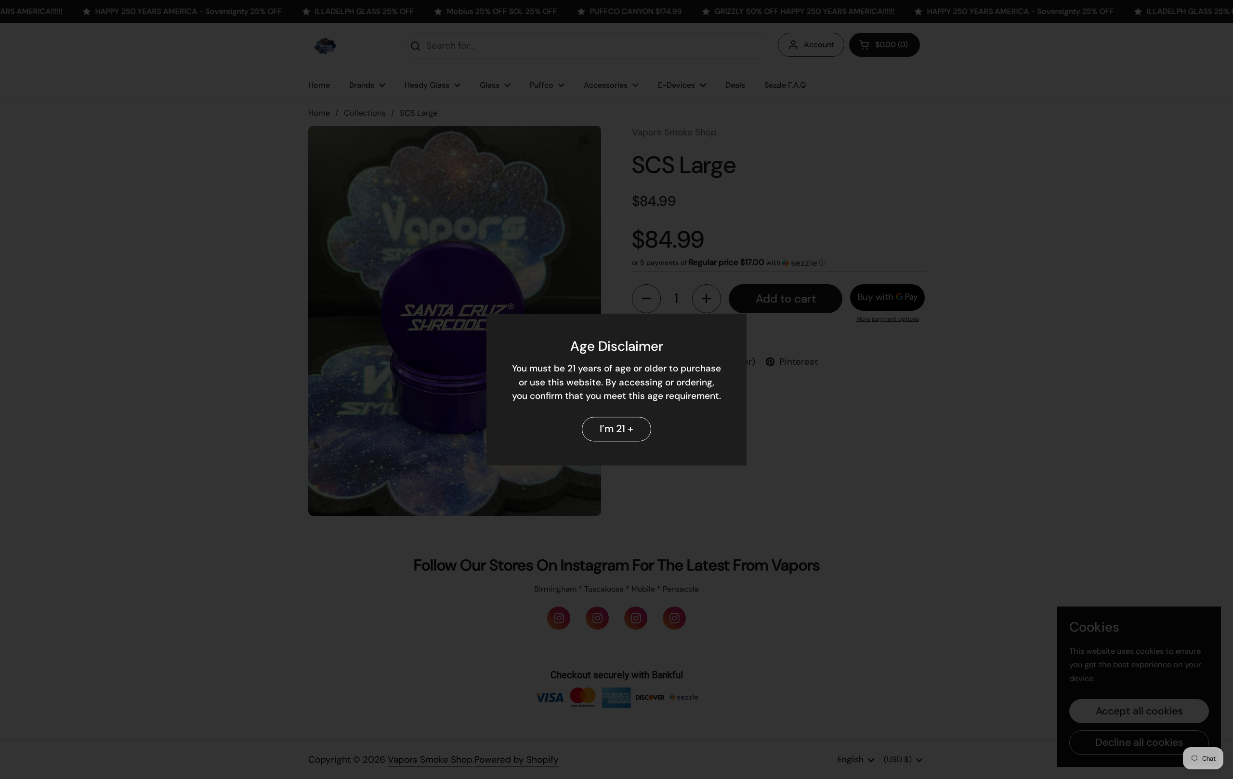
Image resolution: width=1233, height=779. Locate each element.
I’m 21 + (616, 429)
